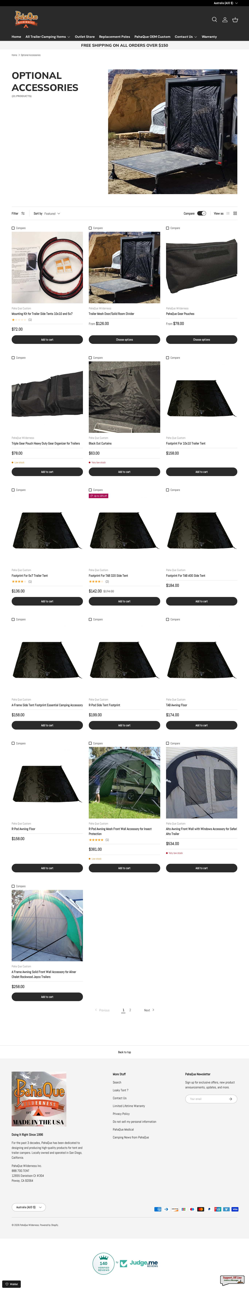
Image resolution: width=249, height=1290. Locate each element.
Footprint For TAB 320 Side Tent (108, 575)
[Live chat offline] (232, 1280)
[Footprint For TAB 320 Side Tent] (124, 529)
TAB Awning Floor (176, 705)
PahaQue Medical (123, 1129)
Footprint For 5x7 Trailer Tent (30, 575)
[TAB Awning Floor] (201, 658)
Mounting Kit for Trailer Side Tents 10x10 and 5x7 (42, 314)
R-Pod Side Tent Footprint (104, 705)
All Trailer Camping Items (46, 37)
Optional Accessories (30, 55)
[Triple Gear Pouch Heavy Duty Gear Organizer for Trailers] (47, 397)
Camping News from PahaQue (131, 1137)
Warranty (209, 37)
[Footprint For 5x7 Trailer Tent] (47, 529)
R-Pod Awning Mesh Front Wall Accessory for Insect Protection (120, 831)
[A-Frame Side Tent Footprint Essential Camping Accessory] (47, 658)
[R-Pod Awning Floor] (47, 782)
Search (117, 1082)
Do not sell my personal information (134, 1121)
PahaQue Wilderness (29, 1225)
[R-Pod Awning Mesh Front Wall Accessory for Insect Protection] (124, 782)
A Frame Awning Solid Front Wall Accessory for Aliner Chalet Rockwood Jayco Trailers (44, 974)
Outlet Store (85, 37)
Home (16, 37)
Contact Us (184, 37)
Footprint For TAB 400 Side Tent (185, 575)
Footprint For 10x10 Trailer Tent (185, 443)
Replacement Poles (114, 37)
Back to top (124, 1052)
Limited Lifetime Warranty (129, 1106)
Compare (189, 213)
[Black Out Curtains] (124, 397)
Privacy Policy (121, 1114)
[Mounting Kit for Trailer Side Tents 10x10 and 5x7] (47, 267)
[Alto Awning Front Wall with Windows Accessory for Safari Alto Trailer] (201, 782)
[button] (235, 20)
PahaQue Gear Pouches (180, 314)
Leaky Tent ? (120, 1090)
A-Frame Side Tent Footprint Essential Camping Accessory (47, 705)
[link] (102, 1010)
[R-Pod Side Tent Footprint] (124, 658)
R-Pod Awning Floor (23, 829)
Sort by (38, 213)
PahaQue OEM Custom (152, 37)
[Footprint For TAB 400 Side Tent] (201, 529)
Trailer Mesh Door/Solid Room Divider (111, 314)
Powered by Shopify (49, 1225)
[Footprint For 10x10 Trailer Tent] (201, 397)
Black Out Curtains (100, 443)
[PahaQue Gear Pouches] (201, 267)
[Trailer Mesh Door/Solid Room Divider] (124, 267)
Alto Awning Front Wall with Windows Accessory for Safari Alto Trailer (201, 831)
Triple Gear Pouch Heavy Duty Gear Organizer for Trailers (46, 443)
